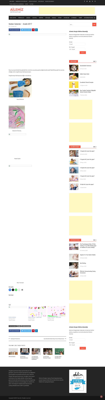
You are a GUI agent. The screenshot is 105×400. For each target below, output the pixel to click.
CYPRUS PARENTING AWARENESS (16, 4)
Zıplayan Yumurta (15, 338)
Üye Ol (82, 52)
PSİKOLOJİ (21, 17)
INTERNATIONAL (88, 17)
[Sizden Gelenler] (18, 311)
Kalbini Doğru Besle (84, 74)
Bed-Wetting (83, 263)
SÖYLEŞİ (47, 17)
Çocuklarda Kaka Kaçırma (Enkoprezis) (54, 338)
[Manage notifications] (101, 396)
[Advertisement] (67, 10)
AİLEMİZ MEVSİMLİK (49, 1)
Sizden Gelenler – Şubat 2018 (34, 317)
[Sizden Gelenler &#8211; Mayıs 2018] (56, 311)
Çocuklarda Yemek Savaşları (86, 82)
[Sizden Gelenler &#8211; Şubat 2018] (37, 311)
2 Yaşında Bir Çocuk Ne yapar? (87, 176)
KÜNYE (26, 4)
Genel (19, 326)
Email (70, 42)
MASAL (54, 17)
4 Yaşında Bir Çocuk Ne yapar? (87, 159)
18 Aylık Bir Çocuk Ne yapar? (87, 184)
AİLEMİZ (16, 9)
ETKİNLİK (73, 17)
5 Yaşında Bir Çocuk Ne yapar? (87, 151)
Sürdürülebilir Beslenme (85, 65)
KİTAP (59, 17)
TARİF (80, 17)
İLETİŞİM (31, 4)
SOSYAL (34, 17)
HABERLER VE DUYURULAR (21, 1)
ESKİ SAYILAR (41, 1)
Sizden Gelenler (12, 317)
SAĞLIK (28, 17)
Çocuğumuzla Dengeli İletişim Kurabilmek (35, 358)
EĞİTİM (41, 17)
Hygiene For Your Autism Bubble (87, 255)
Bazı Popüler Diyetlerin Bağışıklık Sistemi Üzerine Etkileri (88, 91)
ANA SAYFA (11, 1)
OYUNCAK (66, 17)
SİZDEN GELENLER (33, 1)
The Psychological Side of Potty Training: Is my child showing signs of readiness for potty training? (88, 245)
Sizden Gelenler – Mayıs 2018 (54, 317)
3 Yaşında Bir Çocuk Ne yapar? (87, 167)
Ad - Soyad (71, 47)
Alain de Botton (12, 356)
